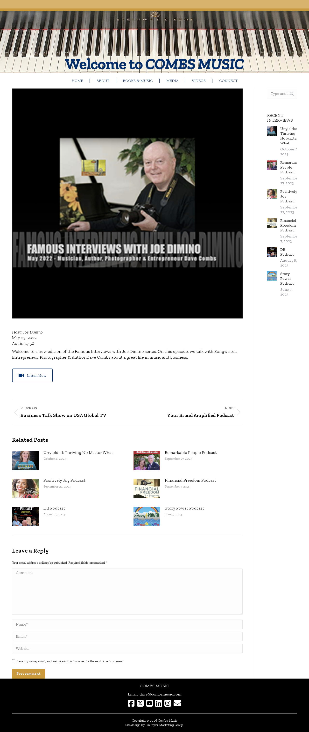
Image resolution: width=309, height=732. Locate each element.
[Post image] (25, 460)
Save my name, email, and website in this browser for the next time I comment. (70, 661)
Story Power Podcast (184, 508)
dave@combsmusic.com (160, 694)
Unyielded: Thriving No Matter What (78, 452)
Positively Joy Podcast (64, 480)
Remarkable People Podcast (191, 452)
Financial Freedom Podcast (190, 480)
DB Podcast (54, 508)
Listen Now (36, 375)
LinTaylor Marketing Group (164, 725)
